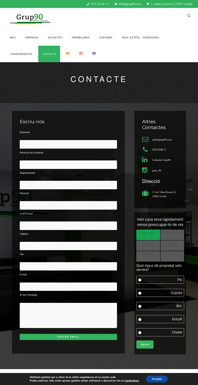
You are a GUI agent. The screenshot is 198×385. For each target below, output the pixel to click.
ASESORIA (106, 37)
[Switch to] (67, 52)
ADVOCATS (55, 37)
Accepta (157, 379)
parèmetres (132, 380)
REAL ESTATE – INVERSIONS (140, 37)
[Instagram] (14, 3)
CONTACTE (49, 54)
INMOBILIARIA (81, 37)
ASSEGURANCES (21, 54)
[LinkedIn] (7, 3)
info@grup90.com (130, 4)
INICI (13, 37)
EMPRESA (32, 37)
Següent (145, 344)
